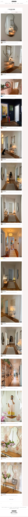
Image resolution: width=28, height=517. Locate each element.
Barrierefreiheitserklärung (12, 508)
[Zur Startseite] (14, 1)
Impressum (11, 507)
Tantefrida (4, 387)
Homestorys (6, 3)
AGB (13, 507)
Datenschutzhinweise (16, 507)
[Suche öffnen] (2, 1)
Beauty (13, 3)
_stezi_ (3, 95)
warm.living (4, 422)
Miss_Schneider (5, 127)
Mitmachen (18, 3)
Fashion (15, 3)
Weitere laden (11, 499)
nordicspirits (4, 159)
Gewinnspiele (21, 3)
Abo (8, 507)
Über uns (3, 507)
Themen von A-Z (6, 507)
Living (9, 3)
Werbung (17, 508)
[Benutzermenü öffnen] (26, 1)
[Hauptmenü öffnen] (1, 1)
